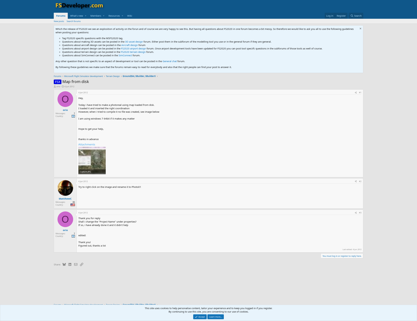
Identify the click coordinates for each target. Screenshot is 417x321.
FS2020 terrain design (133, 51)
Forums (60, 15)
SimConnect (125, 55)
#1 (360, 92)
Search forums (74, 21)
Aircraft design (129, 45)
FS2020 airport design (133, 48)
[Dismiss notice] (360, 29)
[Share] (356, 93)
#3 (360, 212)
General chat (170, 61)
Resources (114, 15)
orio (58, 86)
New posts (59, 21)
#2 (360, 181)
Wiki (129, 15)
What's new (76, 15)
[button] (85, 16)
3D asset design (134, 41)
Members (95, 15)
